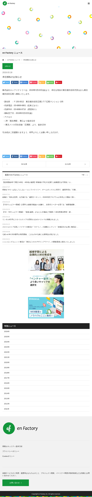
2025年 (7, 337)
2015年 (7, 388)
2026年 (7, 331)
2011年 (6, 409)
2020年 (7, 362)
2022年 (7, 352)
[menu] (88, 3)
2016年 (7, 383)
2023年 (7, 347)
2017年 (7, 378)
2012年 (7, 404)
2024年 (7, 342)
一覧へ (83, 175)
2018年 (7, 373)
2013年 (7, 399)
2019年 (7, 368)
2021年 (7, 357)
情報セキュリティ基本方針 (12, 446)
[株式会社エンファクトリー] (9, 3)
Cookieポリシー (8, 456)
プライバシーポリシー (10, 451)
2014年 (7, 393)
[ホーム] (3, 60)
